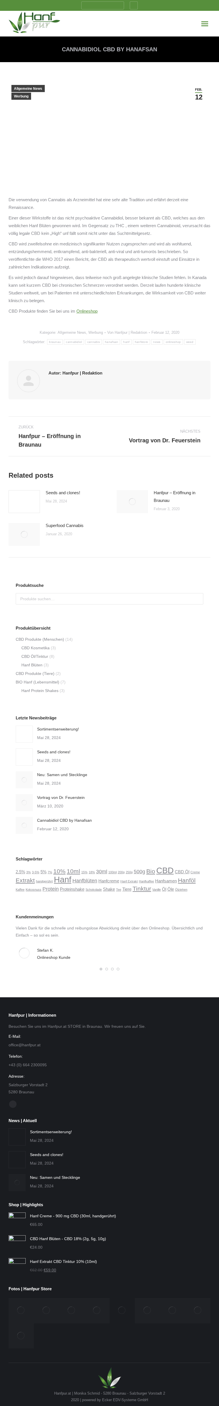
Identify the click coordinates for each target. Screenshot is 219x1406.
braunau (55, 341)
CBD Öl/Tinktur (34, 656)
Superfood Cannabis (65, 525)
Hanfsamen (166, 880)
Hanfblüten (84, 881)
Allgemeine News (28, 89)
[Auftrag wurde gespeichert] (24, 501)
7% (50, 872)
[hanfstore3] (46, 1310)
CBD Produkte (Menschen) (40, 639)
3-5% (35, 872)
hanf (126, 341)
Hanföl (187, 880)
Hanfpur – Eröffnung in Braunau (174, 496)
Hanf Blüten (31, 665)
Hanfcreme (108, 880)
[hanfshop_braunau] (97, 1310)
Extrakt (25, 880)
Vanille (156, 889)
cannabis (93, 341)
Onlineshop (87, 311)
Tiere (126, 889)
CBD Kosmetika (35, 648)
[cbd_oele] (172, 1310)
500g (139, 871)
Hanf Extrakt (129, 881)
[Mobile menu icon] (204, 23)
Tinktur (142, 888)
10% (59, 871)
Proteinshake (72, 889)
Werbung (21, 96)
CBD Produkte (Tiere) (35, 673)
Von (127, 332)
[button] (101, 969)
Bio (150, 871)
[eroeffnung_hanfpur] (122, 1310)
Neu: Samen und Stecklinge (62, 774)
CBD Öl (182, 871)
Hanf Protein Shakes (39, 690)
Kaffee (20, 889)
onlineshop (173, 341)
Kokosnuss (33, 889)
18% (92, 872)
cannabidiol (74, 341)
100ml (112, 872)
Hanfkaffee (146, 881)
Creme (195, 872)
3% (28, 872)
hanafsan (111, 341)
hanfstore (141, 341)
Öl (164, 889)
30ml (101, 871)
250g (129, 872)
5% (43, 871)
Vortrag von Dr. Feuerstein (61, 797)
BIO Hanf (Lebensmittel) (37, 682)
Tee (118, 889)
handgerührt (44, 881)
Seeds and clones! (63, 492)
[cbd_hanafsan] (147, 1310)
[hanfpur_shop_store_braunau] (198, 1310)
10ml (73, 871)
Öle (170, 889)
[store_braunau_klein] (21, 1336)
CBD (165, 870)
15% (84, 872)
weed (190, 341)
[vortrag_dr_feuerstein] (71, 1310)
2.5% (20, 871)
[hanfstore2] (21, 1310)
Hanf (62, 879)
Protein (50, 889)
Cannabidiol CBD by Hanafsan (64, 820)
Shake (109, 889)
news (156, 341)
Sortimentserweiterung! (58, 729)
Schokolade (94, 889)
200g (121, 872)
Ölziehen (181, 889)
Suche (197, 599)
